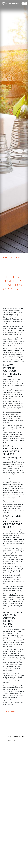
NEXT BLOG (12, 740)
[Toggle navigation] (24, 3)
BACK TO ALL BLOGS (15, 736)
